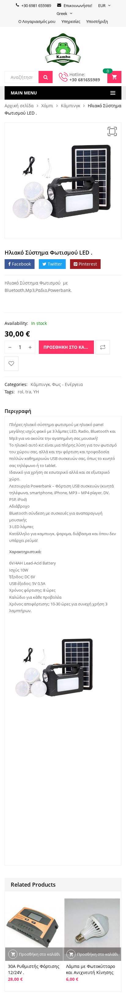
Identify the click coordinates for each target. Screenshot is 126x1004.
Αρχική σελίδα (19, 105)
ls (26, 741)
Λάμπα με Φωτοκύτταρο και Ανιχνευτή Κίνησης (90, 969)
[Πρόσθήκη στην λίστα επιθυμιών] (11, 363)
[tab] (18, 412)
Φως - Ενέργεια (67, 384)
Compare (102, 347)
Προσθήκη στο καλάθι (68, 347)
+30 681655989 (84, 80)
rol (20, 392)
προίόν (85, 723)
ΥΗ (36, 392)
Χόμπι (47, 105)
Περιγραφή (18, 411)
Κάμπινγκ (70, 105)
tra (28, 392)
